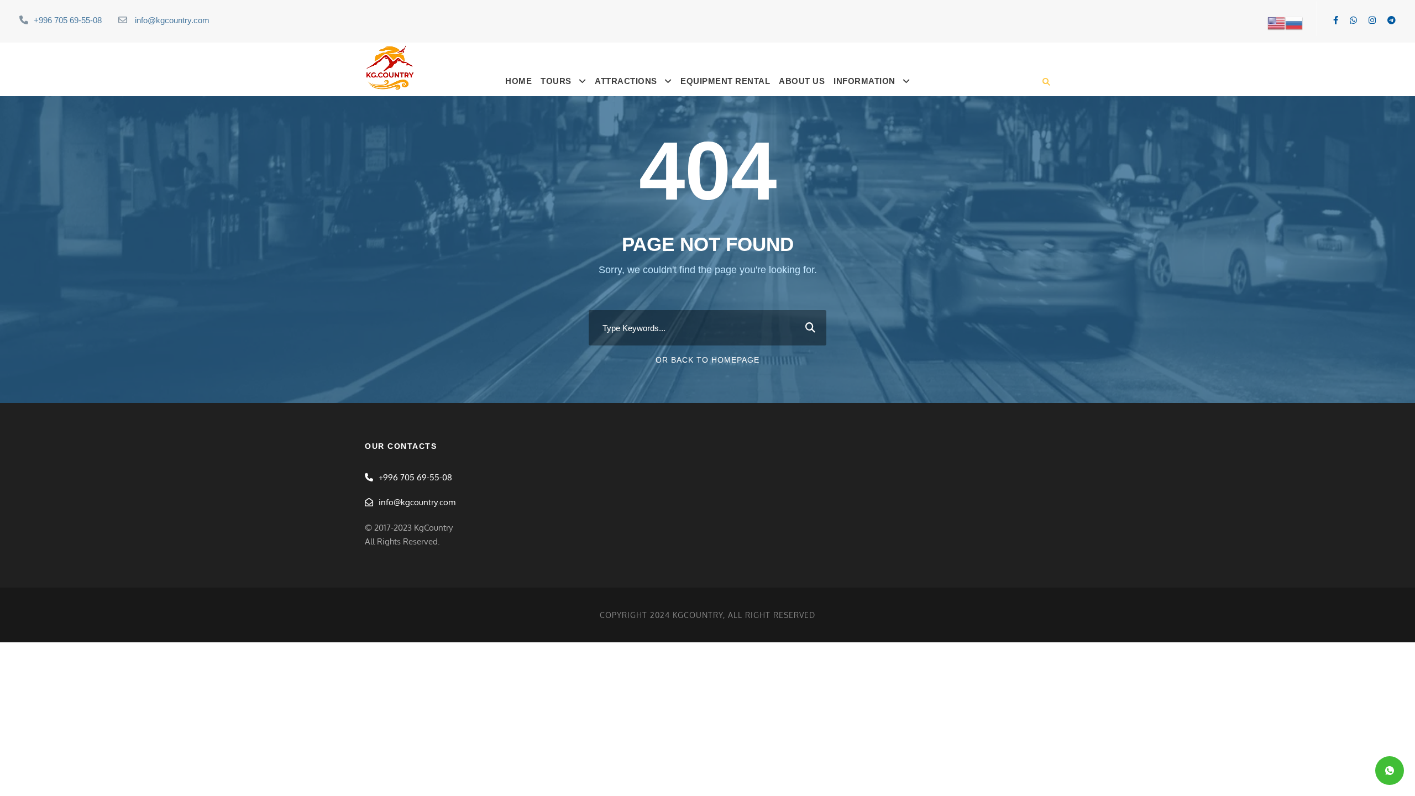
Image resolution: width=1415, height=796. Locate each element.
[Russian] (1294, 22)
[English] (1276, 22)
